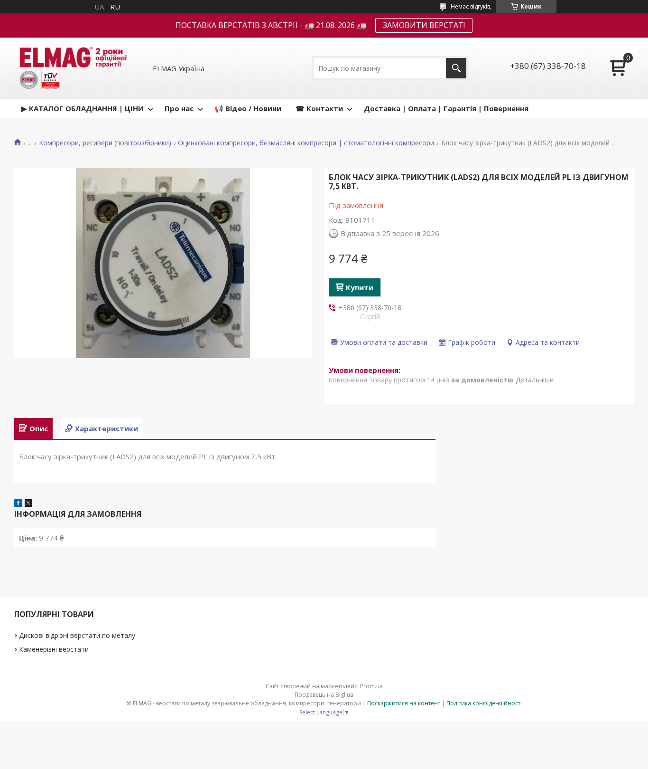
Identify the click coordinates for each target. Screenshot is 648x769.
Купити (359, 287)
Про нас (179, 108)
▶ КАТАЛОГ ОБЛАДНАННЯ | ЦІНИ (82, 108)
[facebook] (18, 504)
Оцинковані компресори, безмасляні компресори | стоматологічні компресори (306, 143)
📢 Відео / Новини (247, 108)
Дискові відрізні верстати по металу (77, 635)
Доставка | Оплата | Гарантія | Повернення (446, 108)
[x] (28, 504)
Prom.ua (371, 686)
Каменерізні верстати (54, 649)
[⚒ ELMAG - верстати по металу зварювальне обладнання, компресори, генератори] (71, 68)
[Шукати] (456, 68)
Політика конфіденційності (484, 703)
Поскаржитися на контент (403, 703)
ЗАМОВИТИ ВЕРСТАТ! (424, 25)
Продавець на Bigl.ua (324, 695)
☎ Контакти (319, 108)
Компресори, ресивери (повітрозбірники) (105, 143)
